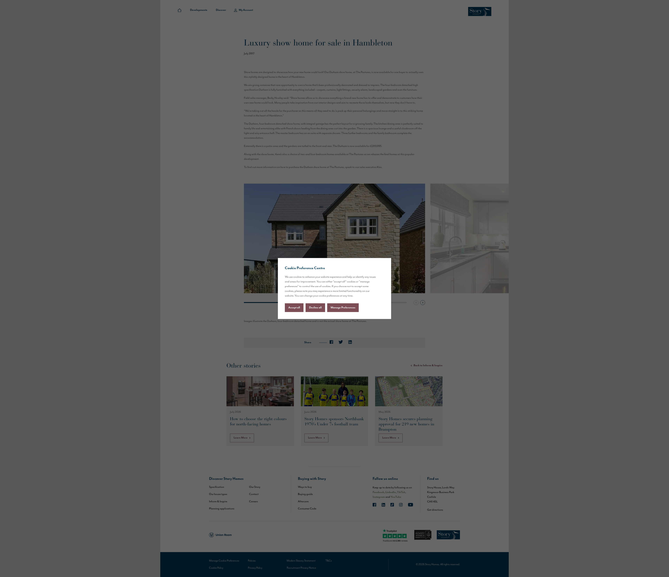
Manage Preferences (343, 307)
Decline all (315, 307)
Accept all (294, 307)
